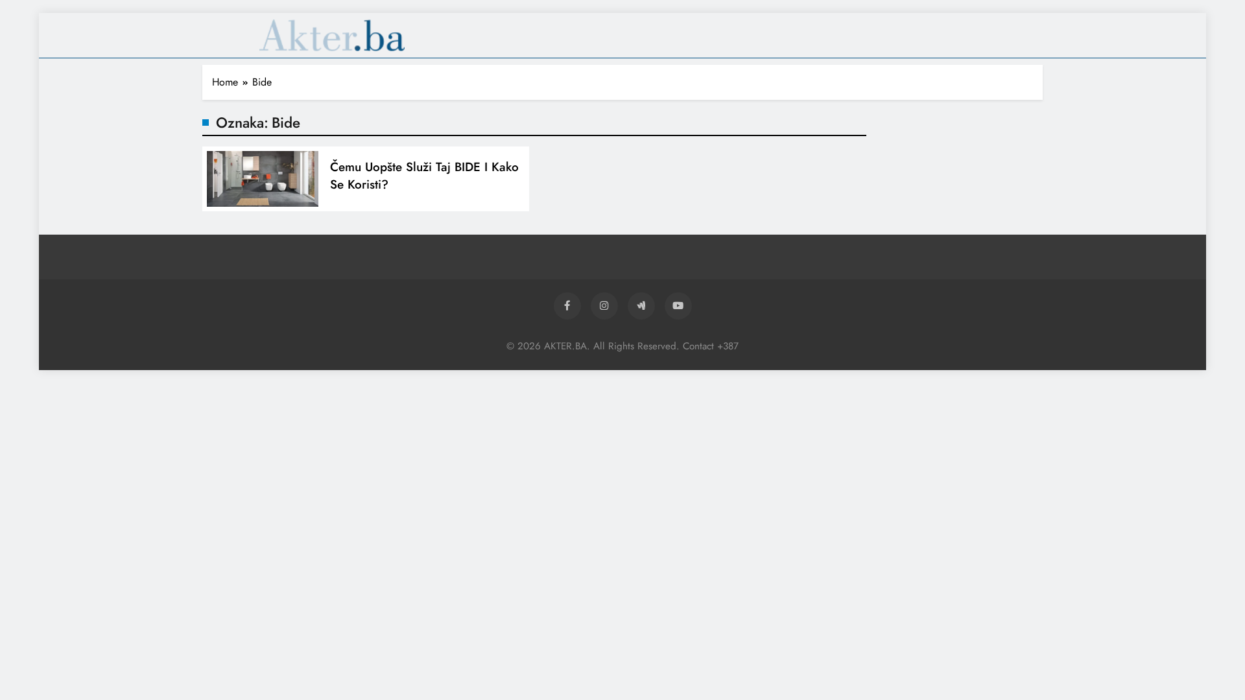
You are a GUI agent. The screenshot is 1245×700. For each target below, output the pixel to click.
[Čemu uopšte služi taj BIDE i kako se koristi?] (262, 179)
